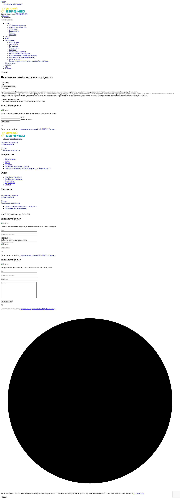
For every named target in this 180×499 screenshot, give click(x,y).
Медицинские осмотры (17, 52)
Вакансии (12, 35)
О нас (7, 23)
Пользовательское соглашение (15, 208)
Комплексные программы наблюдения (23, 55)
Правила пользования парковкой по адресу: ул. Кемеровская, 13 (27, 168)
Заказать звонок (7, 20)
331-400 (21, 14)
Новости (8, 65)
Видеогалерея (14, 31)
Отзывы (12, 33)
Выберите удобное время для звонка (14, 240)
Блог (6, 67)
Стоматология (14, 48)
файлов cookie (139, 493)
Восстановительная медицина (20, 53)
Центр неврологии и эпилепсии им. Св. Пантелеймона (28, 61)
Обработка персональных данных (17, 166)
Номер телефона (26, 119)
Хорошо (4, 497)
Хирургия (12, 50)
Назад (4, 2)
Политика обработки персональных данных (20, 206)
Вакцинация (13, 46)
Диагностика (13, 44)
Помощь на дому (15, 59)
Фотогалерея (13, 29)
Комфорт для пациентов (17, 27)
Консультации (14, 42)
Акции (7, 37)
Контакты (8, 68)
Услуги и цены (10, 63)
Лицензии (8, 164)
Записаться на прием (8, 86)
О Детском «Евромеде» (17, 25)
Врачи (7, 38)
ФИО (22, 117)
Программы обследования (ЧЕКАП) (22, 57)
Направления (9, 40)
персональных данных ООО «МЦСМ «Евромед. (38, 129)
